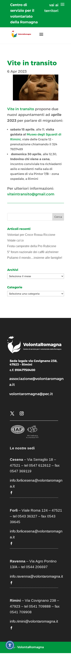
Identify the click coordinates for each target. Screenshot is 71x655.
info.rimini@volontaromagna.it (34, 621)
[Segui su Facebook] (11, 493)
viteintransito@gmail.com (30, 194)
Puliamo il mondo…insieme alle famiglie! (34, 257)
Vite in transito (20, 109)
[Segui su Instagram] (22, 414)
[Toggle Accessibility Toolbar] (10, 645)
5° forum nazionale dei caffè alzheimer (33, 252)
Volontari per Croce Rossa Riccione (31, 234)
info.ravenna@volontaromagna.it (36, 576)
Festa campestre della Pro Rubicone (31, 246)
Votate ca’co (15, 240)
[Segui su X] (12, 414)
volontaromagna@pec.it (31, 394)
